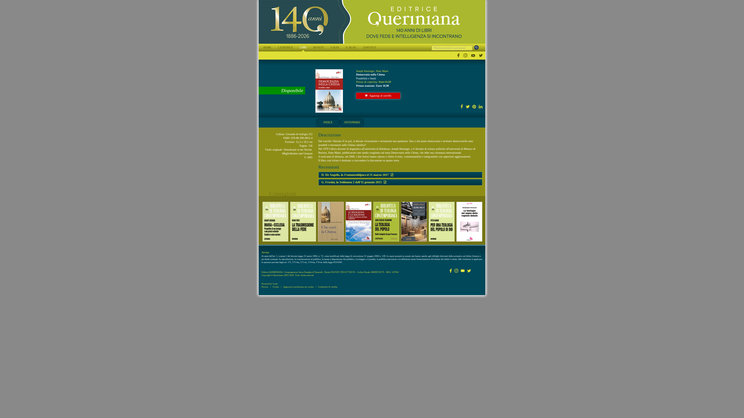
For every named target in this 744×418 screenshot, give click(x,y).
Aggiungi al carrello (380, 95)
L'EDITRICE (285, 47)
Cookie (276, 287)
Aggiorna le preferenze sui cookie (298, 287)
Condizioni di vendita (327, 287)
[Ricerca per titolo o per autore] (476, 47)
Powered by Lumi (270, 284)
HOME (267, 47)
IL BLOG (351, 47)
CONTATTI (369, 47)
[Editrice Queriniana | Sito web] (372, 22)
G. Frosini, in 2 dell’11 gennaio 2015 (351, 182)
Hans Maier (382, 71)
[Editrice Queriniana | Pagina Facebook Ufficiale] (458, 55)
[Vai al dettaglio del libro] (275, 222)
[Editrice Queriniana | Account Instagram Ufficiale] (465, 55)
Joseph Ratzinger (365, 71)
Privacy (265, 287)
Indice (328, 122)
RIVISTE (318, 47)
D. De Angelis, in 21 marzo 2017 (355, 174)
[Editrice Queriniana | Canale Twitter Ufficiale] (480, 55)
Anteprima (352, 122)
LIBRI (303, 47)
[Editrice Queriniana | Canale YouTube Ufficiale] (473, 55)
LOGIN (335, 47)
